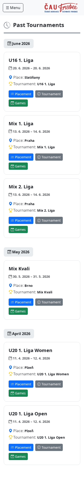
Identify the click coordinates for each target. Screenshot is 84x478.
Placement (22, 94)
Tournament (51, 94)
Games (20, 103)
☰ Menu (13, 7)
